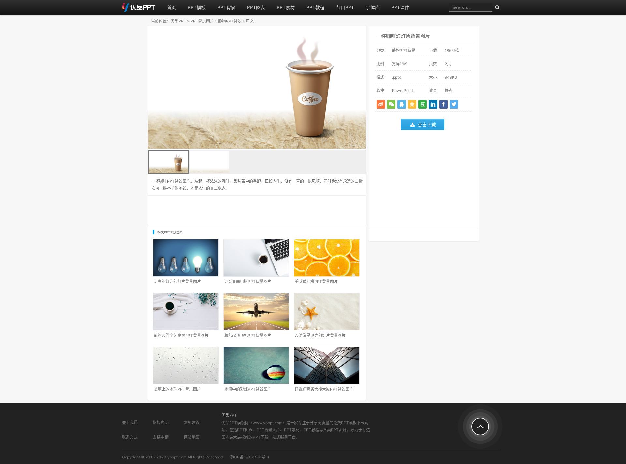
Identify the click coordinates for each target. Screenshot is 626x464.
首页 (171, 7)
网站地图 (192, 437)
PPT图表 (256, 7)
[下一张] (311, 88)
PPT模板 (197, 7)
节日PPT (345, 7)
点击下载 (427, 124)
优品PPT (178, 21)
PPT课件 (400, 7)
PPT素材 (286, 7)
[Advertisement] (424, 181)
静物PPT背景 (230, 21)
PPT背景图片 (202, 21)
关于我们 (130, 422)
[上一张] (202, 88)
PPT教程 (315, 7)
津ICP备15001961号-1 (249, 457)
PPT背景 (226, 7)
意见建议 (192, 422)
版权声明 (161, 422)
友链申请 (161, 437)
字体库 (373, 7)
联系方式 (130, 437)
